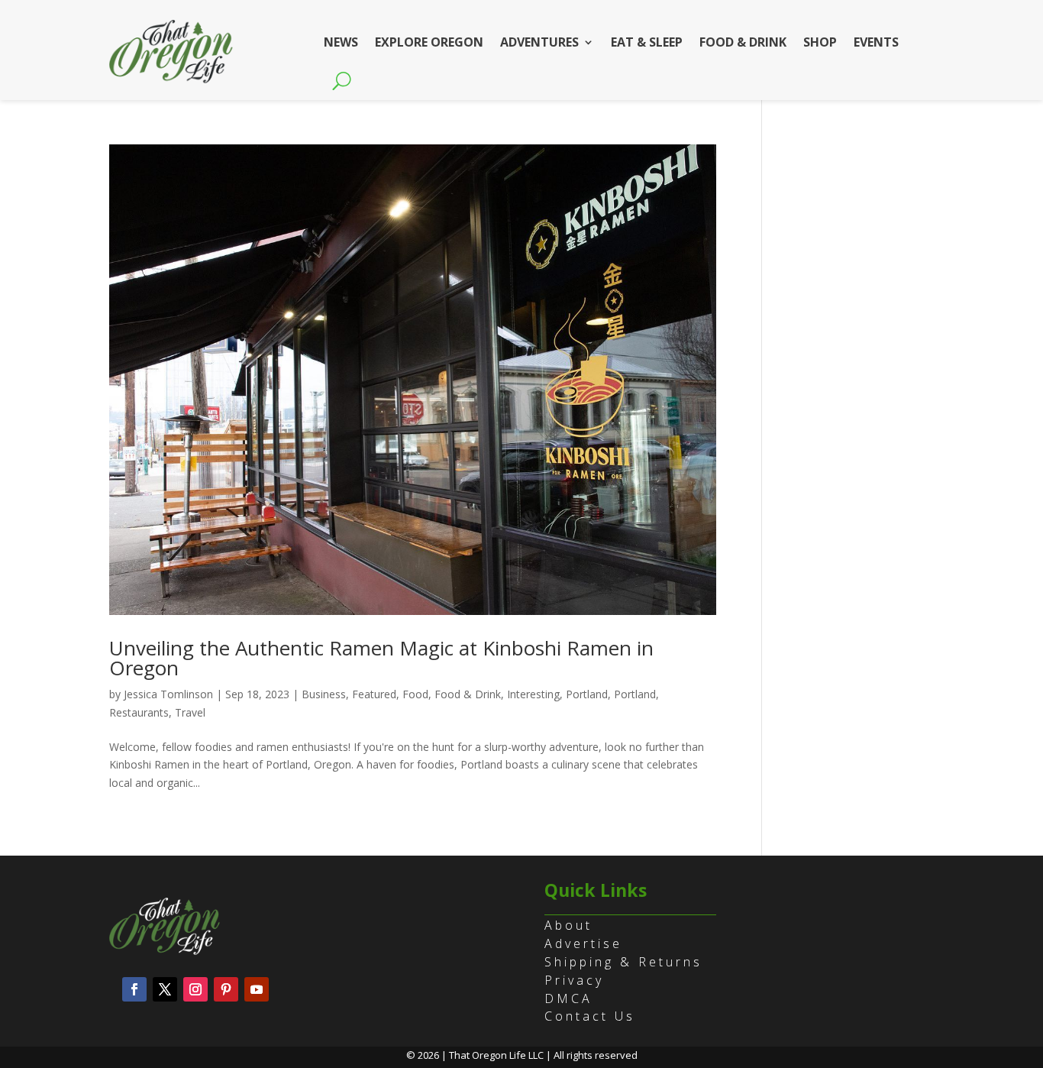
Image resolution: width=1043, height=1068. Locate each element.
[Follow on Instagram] (195, 989)
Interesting (533, 694)
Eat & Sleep (647, 42)
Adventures (539, 42)
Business (324, 694)
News (341, 42)
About (568, 925)
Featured (374, 694)
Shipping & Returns (623, 961)
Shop (820, 42)
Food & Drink (742, 42)
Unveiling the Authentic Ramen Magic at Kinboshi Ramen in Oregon (381, 657)
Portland (587, 694)
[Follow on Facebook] (134, 989)
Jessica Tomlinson (168, 694)
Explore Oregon (429, 42)
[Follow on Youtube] (256, 989)
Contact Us (589, 1016)
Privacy (574, 980)
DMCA (568, 998)
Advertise (583, 943)
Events (876, 42)
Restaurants (139, 712)
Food (415, 694)
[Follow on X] (165, 989)
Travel (190, 712)
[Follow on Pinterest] (226, 989)
